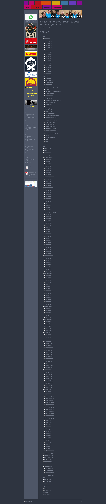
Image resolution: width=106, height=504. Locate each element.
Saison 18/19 (48, 170)
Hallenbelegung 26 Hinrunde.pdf (32, 173)
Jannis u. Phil (46, 150)
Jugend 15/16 (48, 426)
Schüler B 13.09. (49, 111)
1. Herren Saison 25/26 (48, 157)
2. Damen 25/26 (47, 369)
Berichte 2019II (49, 62)
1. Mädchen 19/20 (48, 459)
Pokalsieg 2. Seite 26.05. (50, 122)
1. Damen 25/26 (47, 341)
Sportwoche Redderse (50, 93)
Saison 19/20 (48, 172)
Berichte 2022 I (49, 67)
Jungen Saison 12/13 (50, 396)
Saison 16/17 (48, 166)
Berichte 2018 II (49, 58)
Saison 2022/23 (49, 363)
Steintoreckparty (49, 84)
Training (44, 154)
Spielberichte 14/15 (50, 177)
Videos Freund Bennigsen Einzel (52, 117)
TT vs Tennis (48, 85)
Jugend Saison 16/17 (50, 404)
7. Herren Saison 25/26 (48, 291)
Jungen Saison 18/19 (50, 407)
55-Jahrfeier (48, 89)
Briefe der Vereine (49, 95)
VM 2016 (47, 135)
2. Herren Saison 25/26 (48, 187)
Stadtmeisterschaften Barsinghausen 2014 (54, 91)
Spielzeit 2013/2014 (50, 470)
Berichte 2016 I (49, 49)
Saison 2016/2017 (49, 352)
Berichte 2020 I (49, 63)
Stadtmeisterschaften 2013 (51, 128)
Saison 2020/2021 (49, 359)
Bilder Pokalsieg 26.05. (50, 124)
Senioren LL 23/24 (48, 466)
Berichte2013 (48, 40)
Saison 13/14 (48, 161)
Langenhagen (48, 108)
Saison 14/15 (48, 163)
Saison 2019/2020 (49, 358)
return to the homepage (56, 27)
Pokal (44, 477)
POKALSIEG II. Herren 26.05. (51, 120)
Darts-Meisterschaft (46, 485)
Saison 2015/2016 (49, 350)
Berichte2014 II (49, 43)
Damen (47, 141)
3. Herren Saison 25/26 (48, 211)
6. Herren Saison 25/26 (48, 273)
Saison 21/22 (48, 179)
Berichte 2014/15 (49, 347)
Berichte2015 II (49, 47)
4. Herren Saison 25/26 (48, 234)
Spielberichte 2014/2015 (51, 212)
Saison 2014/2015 (49, 348)
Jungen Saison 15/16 (50, 402)
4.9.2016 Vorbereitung (50, 137)
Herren (47, 139)
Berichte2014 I (49, 41)
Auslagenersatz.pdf (32, 166)
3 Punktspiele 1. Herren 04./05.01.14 (53, 100)
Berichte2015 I (49, 45)
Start (44, 36)
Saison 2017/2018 (49, 354)
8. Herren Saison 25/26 (48, 306)
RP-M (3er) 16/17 (47, 481)
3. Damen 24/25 (47, 389)
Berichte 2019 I (49, 60)
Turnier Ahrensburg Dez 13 (51, 102)
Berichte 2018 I (49, 56)
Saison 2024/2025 (49, 367)
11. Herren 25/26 (47, 332)
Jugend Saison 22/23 (50, 415)
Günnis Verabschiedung (50, 109)
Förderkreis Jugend (46, 494)
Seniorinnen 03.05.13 (50, 131)
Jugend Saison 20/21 (50, 411)
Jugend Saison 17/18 (50, 405)
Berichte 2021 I (49, 65)
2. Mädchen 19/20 (48, 461)
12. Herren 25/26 (47, 336)
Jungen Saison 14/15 (50, 400)
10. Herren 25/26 (47, 326)
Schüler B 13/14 (49, 422)
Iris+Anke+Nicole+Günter (50, 126)
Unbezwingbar (45, 492)
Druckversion (27, 501)
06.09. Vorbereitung (49, 80)
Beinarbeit (46, 486)
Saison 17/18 (48, 168)
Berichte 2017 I (49, 52)
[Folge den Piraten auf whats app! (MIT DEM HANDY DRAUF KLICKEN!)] (31, 17)
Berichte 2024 (48, 71)
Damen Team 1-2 (46, 339)
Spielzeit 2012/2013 (50, 468)
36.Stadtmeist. (48, 78)
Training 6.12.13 (49, 104)
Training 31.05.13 (47, 148)
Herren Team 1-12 (46, 155)
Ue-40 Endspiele (49, 97)
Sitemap (30, 501)
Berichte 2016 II (49, 51)
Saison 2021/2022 (49, 382)
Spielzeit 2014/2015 (50, 475)
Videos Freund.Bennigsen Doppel (52, 115)
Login (81, 501)
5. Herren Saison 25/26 (48, 255)
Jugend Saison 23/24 (50, 417)
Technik (45, 488)
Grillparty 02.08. (49, 119)
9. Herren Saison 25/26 (48, 319)
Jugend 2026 (45, 394)
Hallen (44, 146)
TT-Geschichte (47, 38)
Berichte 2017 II (49, 54)
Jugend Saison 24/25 (50, 418)
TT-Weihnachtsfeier (49, 106)
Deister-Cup (45, 483)
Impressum (46, 144)
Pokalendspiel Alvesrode (50, 82)
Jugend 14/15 (48, 424)
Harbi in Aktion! (49, 98)
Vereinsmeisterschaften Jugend (52, 87)
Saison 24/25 (48, 185)
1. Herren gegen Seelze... (51, 130)
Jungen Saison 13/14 (50, 398)
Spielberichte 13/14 (50, 176)
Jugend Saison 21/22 (50, 413)
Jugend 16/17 (48, 428)
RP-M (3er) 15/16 (47, 479)
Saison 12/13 (48, 159)
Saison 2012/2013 (49, 343)
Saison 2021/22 (49, 361)
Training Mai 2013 (47, 152)
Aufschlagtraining (47, 490)
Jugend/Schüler (49, 143)
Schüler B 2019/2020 (48, 462)
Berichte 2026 (48, 74)
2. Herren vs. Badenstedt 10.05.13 (52, 133)
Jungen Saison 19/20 (50, 409)
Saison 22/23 (48, 181)
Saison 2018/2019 (49, 356)
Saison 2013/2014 (49, 345)
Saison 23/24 (48, 183)
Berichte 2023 (48, 69)
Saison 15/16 (48, 165)
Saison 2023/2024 (49, 365)
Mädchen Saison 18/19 (48, 457)
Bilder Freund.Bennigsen (50, 113)
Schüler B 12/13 (49, 420)
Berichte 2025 (48, 73)
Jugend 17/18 (48, 429)
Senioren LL (45, 464)
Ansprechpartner (47, 76)
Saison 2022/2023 (49, 383)
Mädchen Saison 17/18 (48, 455)
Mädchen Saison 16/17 (48, 453)
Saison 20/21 (48, 174)
